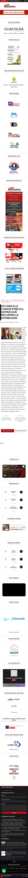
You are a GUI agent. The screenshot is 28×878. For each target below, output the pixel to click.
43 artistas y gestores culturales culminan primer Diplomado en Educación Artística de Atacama (13, 835)
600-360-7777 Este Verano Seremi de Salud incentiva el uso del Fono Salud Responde (16, 853)
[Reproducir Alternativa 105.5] (21, 492)
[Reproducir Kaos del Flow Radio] (21, 567)
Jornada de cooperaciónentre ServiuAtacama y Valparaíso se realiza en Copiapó (14, 827)
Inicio (2, 868)
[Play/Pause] (2, 876)
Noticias (6, 868)
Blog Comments (8, 430)
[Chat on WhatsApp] (4, 871)
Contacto (17, 868)
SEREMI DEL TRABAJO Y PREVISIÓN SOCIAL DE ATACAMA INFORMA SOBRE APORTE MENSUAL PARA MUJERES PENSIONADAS (13, 824)
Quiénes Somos (23, 868)
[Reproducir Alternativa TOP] (21, 499)
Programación (11, 868)
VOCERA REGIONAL (5, 301)
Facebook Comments (21, 430)
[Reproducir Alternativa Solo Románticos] (21, 507)
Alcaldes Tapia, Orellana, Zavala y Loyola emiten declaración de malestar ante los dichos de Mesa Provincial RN (16, 844)
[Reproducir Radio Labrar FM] (21, 551)
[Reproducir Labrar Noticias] (21, 559)
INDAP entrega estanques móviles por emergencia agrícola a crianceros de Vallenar (13, 820)
